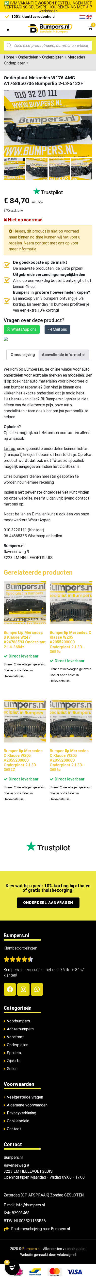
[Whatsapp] (37, 989)
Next (87, 171)
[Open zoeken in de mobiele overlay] (48, 46)
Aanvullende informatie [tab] (63, 354)
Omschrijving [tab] (23, 354)
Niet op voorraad (25, 219)
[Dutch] (83, 16)
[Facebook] (10, 989)
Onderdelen (28, 57)
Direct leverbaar (23, 656)
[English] (89, 16)
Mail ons (59, 329)
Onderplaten (53, 57)
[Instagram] (23, 989)
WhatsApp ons (23, 329)
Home (9, 57)
